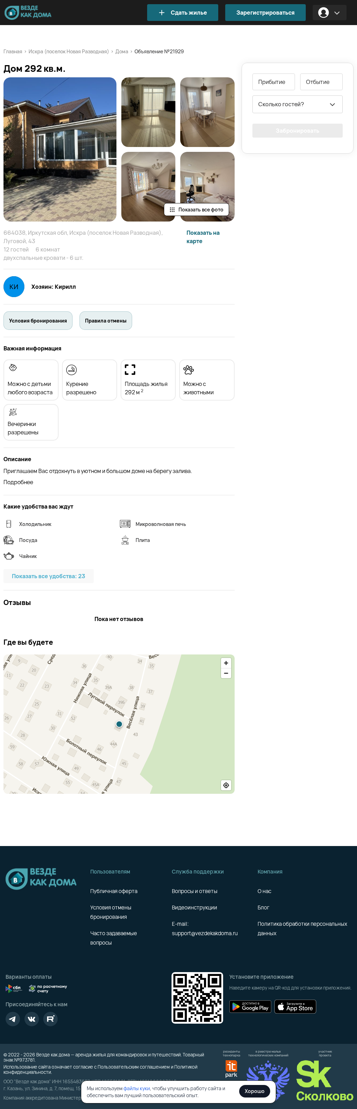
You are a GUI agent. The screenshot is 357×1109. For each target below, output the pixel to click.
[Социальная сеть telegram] (13, 1019)
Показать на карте (203, 237)
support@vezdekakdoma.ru (205, 933)
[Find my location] (226, 785)
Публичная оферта (113, 891)
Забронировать (297, 130)
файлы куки (136, 1088)
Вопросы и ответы (195, 891)
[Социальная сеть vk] (31, 1019)
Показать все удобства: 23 (48, 576)
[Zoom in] (226, 663)
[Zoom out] (226, 673)
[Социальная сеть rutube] (50, 1019)
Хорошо (255, 1091)
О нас (264, 891)
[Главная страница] (38, 13)
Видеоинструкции (194, 907)
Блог (263, 907)
